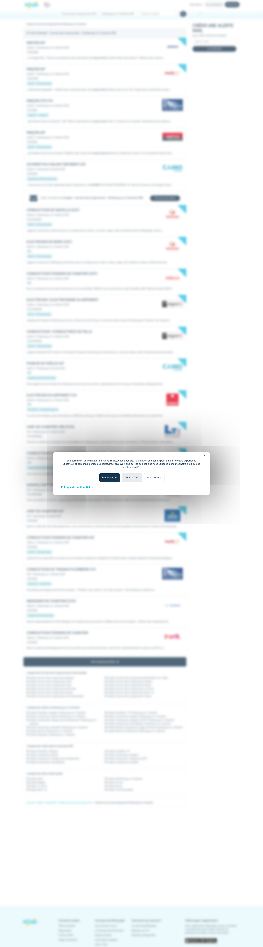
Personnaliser (154, 477)
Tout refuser (132, 477)
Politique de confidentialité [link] (77, 487)
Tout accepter (109, 477)
